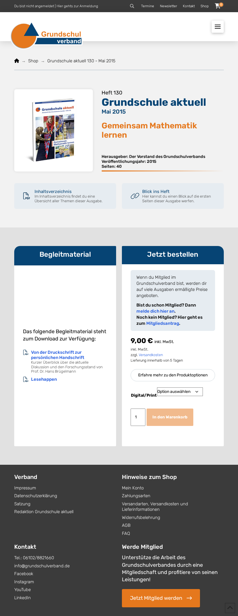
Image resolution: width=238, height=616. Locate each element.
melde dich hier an (155, 311)
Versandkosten (151, 355)
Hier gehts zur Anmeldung (77, 6)
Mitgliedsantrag (162, 323)
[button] (132, 6)
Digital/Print (144, 395)
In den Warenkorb (169, 417)
